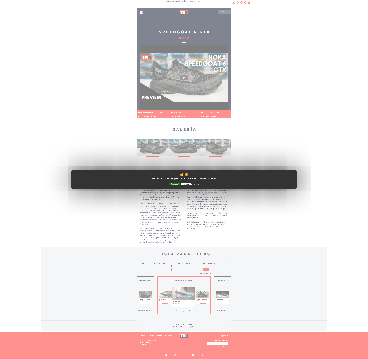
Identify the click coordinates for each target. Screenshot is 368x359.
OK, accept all (174, 184)
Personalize (186, 184)
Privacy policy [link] (195, 184)
